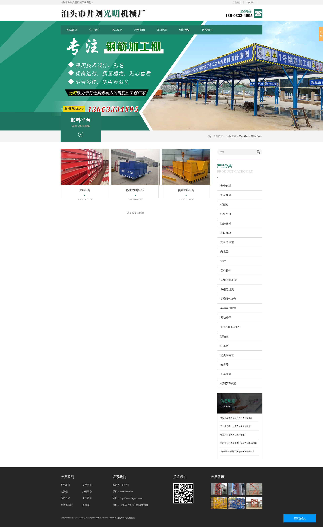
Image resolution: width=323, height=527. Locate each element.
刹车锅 (224, 345)
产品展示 (237, 2)
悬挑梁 (224, 251)
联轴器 (224, 336)
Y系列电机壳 (228, 298)
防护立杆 (225, 223)
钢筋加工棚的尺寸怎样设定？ (233, 435)
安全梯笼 (225, 195)
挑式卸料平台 (186, 190)
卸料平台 (255, 136)
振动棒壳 (225, 317)
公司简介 (94, 29)
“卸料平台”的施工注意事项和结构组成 (237, 451)
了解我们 (250, 2)
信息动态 (117, 29)
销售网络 (184, 29)
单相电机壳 (227, 289)
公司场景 (162, 29)
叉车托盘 (225, 374)
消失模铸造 (227, 355)
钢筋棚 (224, 204)
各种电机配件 (228, 308)
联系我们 (207, 29)
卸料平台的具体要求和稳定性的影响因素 (238, 443)
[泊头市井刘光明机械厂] (115, 14)
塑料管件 (225, 270)
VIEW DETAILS (85, 199)
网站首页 (71, 29)
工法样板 (225, 232)
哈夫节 (224, 364)
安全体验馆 (227, 242)
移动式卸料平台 (135, 190)
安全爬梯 (225, 185)
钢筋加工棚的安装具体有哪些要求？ (236, 418)
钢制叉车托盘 (228, 383)
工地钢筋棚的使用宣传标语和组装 (235, 426)
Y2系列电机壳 (228, 279)
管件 (223, 261)
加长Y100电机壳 (230, 327)
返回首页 (231, 136)
